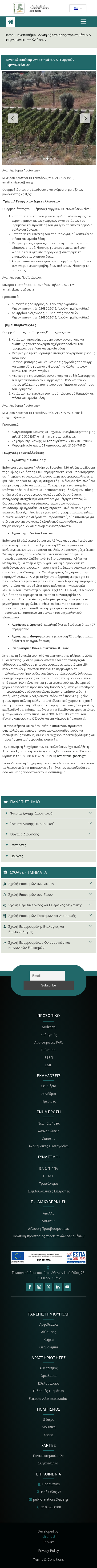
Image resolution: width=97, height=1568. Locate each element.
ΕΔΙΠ (48, 1065)
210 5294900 (51, 1507)
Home (9, 35)
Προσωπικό (51, 1484)
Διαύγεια (48, 1221)
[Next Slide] (85, 118)
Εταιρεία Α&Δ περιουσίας (48, 1398)
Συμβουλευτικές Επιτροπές (48, 1191)
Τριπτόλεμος (48, 1183)
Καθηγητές (48, 1034)
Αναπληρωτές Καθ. (48, 1042)
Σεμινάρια (48, 1086)
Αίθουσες (48, 1332)
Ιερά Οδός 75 (51, 1492)
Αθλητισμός (48, 1368)
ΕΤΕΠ (48, 1057)
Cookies (48, 1542)
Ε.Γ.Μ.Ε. (48, 1176)
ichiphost (48, 1536)
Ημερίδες (49, 1101)
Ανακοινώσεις (48, 1131)
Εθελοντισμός (48, 1383)
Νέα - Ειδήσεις (48, 1123)
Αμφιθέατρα (48, 1324)
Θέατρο (48, 1419)
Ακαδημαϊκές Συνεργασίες (48, 1146)
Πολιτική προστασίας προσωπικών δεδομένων (49, 1236)
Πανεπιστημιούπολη (48, 1455)
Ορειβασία (48, 1375)
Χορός (48, 1434)
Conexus (48, 1138)
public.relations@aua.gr (50, 1499)
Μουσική (49, 1427)
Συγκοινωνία (48, 1463)
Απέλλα (48, 1213)
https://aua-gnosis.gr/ (71, 756)
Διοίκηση (49, 1027)
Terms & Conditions (48, 1559)
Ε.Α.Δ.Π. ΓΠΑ (48, 1168)
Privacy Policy (48, 1550)
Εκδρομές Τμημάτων (48, 1391)
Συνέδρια (48, 1093)
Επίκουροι (49, 1050)
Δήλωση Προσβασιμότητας (48, 1228)
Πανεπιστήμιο (26, 35)
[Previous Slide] (13, 118)
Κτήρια (49, 1339)
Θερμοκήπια (48, 1347)
